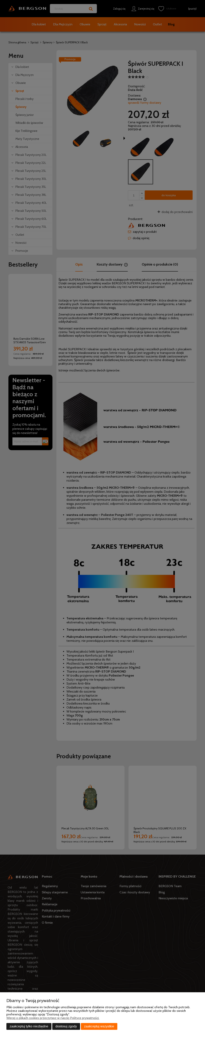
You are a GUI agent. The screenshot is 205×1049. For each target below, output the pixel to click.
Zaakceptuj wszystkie (99, 1026)
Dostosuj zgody (66, 1026)
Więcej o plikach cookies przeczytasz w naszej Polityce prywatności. (52, 1018)
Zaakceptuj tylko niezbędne (29, 1026)
